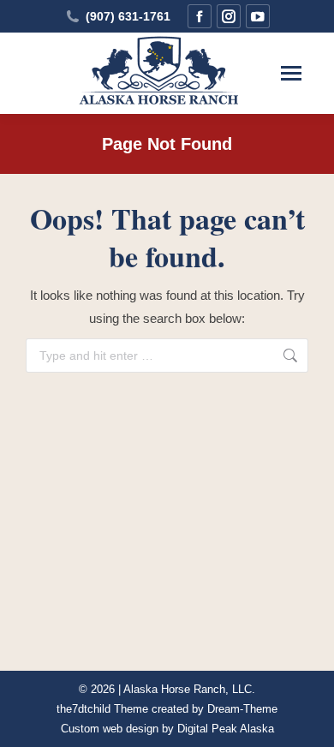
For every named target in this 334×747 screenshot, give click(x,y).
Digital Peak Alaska (225, 728)
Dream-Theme (242, 708)
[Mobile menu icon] (291, 73)
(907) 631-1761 (128, 16)
